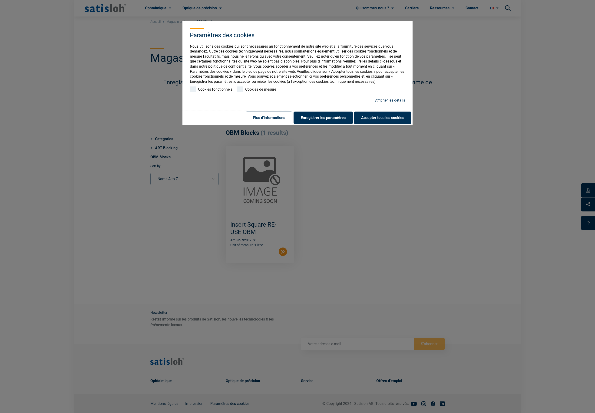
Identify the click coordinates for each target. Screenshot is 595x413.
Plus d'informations (269, 118)
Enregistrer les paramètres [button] (323, 118)
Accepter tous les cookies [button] (382, 118)
